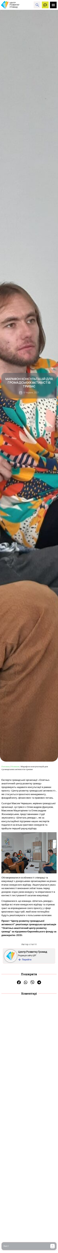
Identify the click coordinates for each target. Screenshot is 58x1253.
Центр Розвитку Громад (32, 951)
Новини (15, 766)
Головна (5, 766)
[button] (52, 1246)
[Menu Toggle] (53, 5)
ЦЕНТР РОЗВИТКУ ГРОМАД (14, 5)
